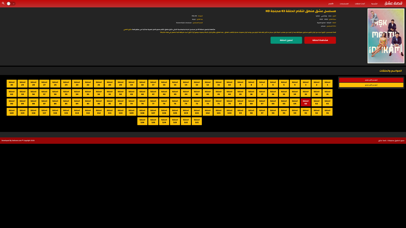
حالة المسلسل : (331, 26)
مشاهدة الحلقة (320, 40)
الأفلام (331, 3)
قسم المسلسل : (197, 23)
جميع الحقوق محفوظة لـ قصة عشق (391, 140)
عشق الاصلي (127, 29)
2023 (321, 19)
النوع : (334, 16)
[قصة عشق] (393, 3)
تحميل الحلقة (286, 40)
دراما (329, 16)
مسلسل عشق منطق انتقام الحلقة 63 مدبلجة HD (301, 11)
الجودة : (200, 16)
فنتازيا (318, 16)
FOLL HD (194, 16)
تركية (194, 19)
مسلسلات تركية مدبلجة (183, 22)
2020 (326, 19)
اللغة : (334, 23)
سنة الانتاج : (332, 19)
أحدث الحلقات (360, 3)
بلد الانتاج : (199, 19)
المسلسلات (344, 3)
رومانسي (324, 16)
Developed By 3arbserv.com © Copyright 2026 (18, 140)
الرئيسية (374, 3)
